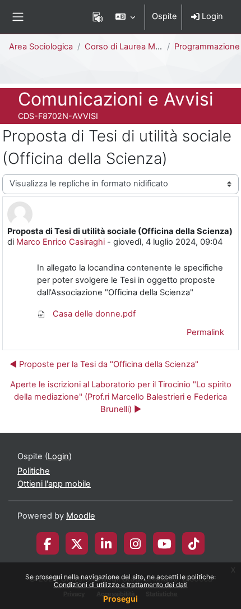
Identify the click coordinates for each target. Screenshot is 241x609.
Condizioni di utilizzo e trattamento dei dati (121, 584)
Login (211, 16)
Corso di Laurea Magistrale (136, 47)
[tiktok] (193, 543)
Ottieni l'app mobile (54, 484)
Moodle (80, 516)
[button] (125, 17)
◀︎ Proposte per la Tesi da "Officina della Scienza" (104, 364)
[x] (77, 543)
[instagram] (135, 543)
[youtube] (164, 543)
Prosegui (120, 598)
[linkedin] (106, 543)
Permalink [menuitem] (205, 332)
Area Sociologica (41, 47)
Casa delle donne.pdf (93, 314)
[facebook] (48, 543)
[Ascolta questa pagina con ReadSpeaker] (97, 17)
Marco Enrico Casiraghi (60, 242)
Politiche (33, 471)
